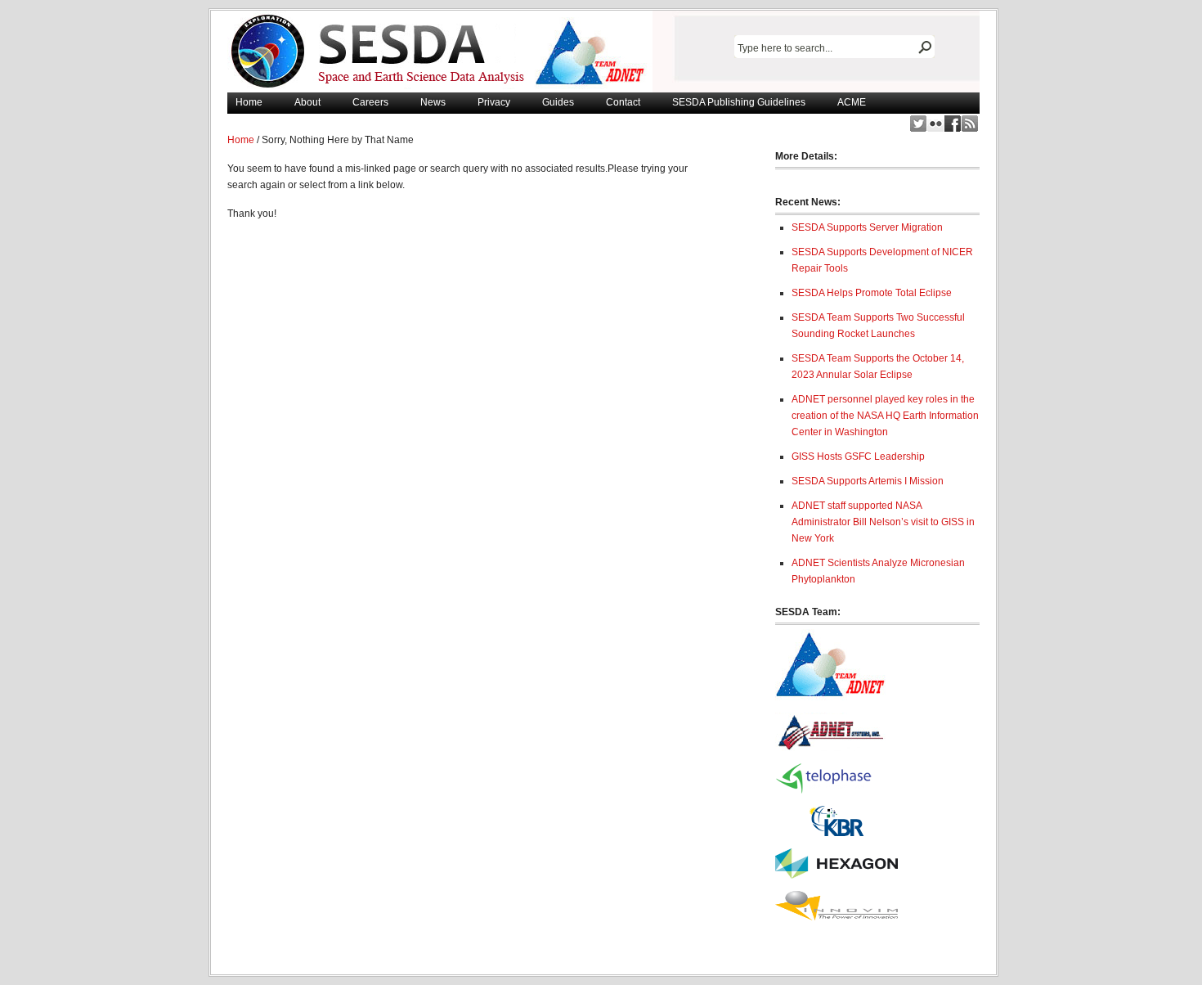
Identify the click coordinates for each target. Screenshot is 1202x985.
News (433, 102)
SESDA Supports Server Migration (867, 227)
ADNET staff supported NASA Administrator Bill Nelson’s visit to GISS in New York (883, 522)
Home (248, 102)
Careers (370, 102)
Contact (623, 102)
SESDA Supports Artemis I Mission (868, 481)
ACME (851, 102)
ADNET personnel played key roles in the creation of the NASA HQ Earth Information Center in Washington (885, 416)
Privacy (494, 102)
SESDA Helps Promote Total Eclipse (872, 293)
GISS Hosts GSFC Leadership (858, 456)
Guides (558, 102)
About (307, 102)
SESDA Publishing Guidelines (738, 102)
